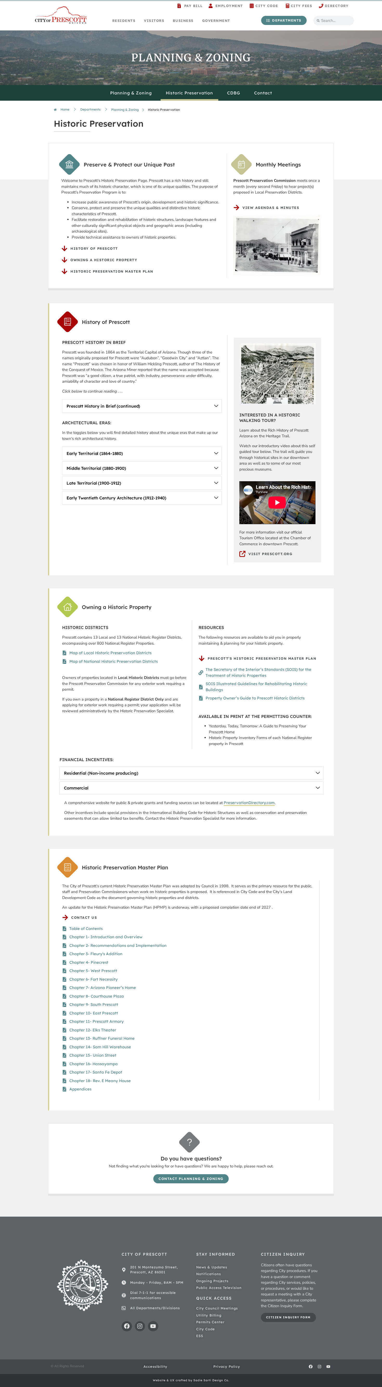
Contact (263, 92)
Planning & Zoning (131, 92)
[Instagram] (140, 1326)
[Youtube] (153, 1326)
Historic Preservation (189, 92)
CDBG (233, 92)
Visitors (154, 20)
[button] (142, 406)
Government (216, 20)
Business (183, 20)
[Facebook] (127, 1326)
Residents (124, 20)
